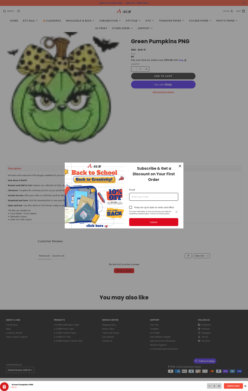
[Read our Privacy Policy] (176, 212)
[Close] (180, 166)
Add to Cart (233, 386)
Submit (153, 222)
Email (132, 190)
